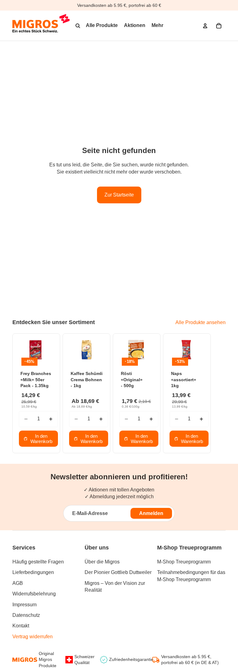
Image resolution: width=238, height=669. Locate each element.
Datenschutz (26, 615)
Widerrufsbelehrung (34, 593)
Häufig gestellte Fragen (38, 561)
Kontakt (20, 625)
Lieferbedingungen (33, 572)
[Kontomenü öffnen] (205, 26)
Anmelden (151, 513)
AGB (17, 583)
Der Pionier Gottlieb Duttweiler (118, 572)
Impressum (24, 604)
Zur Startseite (119, 194)
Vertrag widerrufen (32, 636)
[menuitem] (157, 26)
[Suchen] (78, 26)
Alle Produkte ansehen (200, 322)
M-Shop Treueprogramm (184, 561)
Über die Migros (102, 561)
